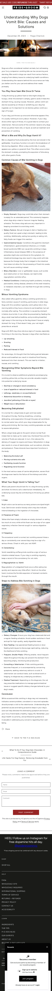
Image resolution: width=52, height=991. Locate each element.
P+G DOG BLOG (8, 932)
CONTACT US (7, 906)
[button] (44, 7)
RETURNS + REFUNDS (11, 898)
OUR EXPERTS (8, 935)
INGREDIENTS (8, 924)
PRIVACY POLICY (9, 902)
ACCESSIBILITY (8, 909)
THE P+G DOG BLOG (28, 62)
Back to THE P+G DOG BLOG (27, 738)
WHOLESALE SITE (9, 884)
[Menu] (3, 7)
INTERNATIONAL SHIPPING (13, 891)
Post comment (26, 812)
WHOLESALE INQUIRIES (12, 887)
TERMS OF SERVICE (10, 895)
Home (18, 62)
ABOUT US (6, 939)
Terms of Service (27, 821)
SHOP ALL (6, 865)
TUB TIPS (5, 928)
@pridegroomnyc (26, 845)
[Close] (47, 947)
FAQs (4, 880)
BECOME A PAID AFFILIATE (13, 943)
